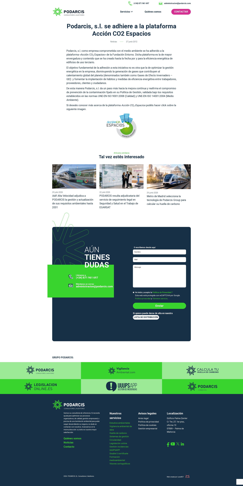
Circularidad (115, 440)
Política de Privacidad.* (163, 292)
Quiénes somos (153, 11)
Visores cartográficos (120, 463)
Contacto (69, 446)
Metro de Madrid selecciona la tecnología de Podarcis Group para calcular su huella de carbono (166, 200)
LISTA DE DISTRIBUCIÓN (146, 317)
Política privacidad (143, 298)
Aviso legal (143, 418)
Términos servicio (160, 298)
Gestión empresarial (147, 428)
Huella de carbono (118, 433)
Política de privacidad (148, 422)
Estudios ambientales (120, 423)
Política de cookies (147, 425)
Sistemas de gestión (119, 436)
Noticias (113, 42)
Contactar (181, 11)
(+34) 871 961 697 (87, 277)
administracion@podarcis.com (94, 286)
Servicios (125, 11)
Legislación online (118, 443)
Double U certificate (119, 453)
